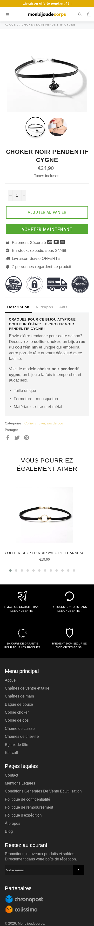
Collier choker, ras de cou (43, 423)
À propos (12, 823)
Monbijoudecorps (31, 923)
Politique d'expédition (23, 815)
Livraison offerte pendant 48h (47, 3)
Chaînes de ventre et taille (27, 688)
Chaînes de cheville (22, 736)
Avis (63, 307)
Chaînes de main (19, 696)
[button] (10, 570)
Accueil (11, 680)
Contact (11, 775)
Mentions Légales (20, 783)
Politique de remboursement (29, 807)
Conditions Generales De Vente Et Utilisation (43, 791)
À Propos (44, 307)
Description (18, 307)
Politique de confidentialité (27, 799)
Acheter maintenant (47, 229)
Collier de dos (17, 720)
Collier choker (17, 712)
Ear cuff (11, 753)
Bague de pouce (19, 704)
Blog (9, 831)
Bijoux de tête (16, 745)
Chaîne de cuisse (20, 728)
